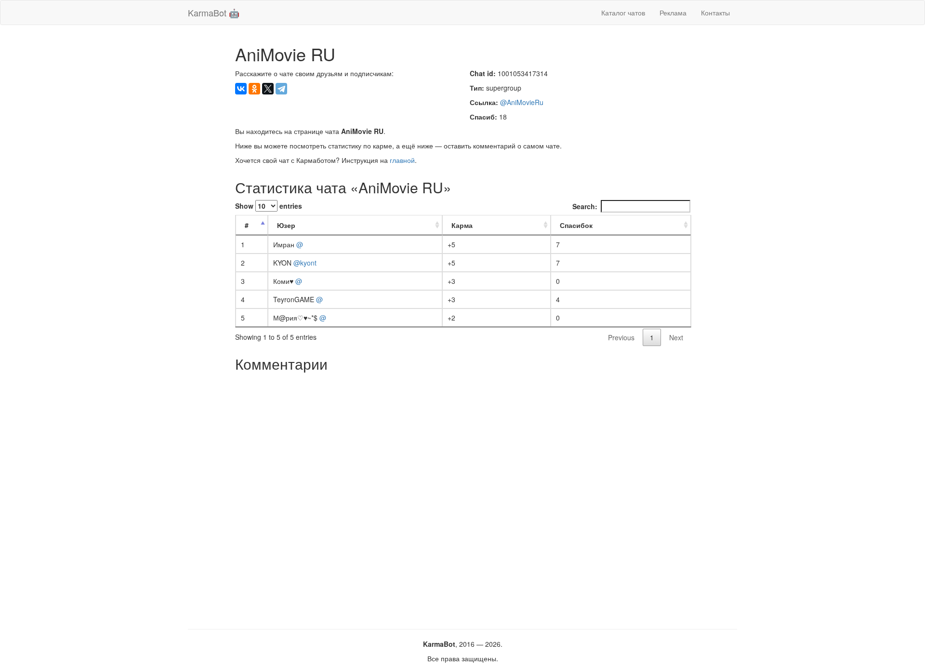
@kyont (305, 262)
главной (402, 160)
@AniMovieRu (521, 102)
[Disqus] (462, 496)
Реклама (673, 12)
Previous (621, 337)
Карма (462, 225)
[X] (268, 88)
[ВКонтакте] (241, 88)
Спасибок (576, 225)
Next (676, 337)
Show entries (268, 206)
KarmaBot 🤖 (213, 12)
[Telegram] (281, 88)
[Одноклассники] (254, 88)
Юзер (286, 225)
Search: (584, 206)
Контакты (715, 12)
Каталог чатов (623, 12)
